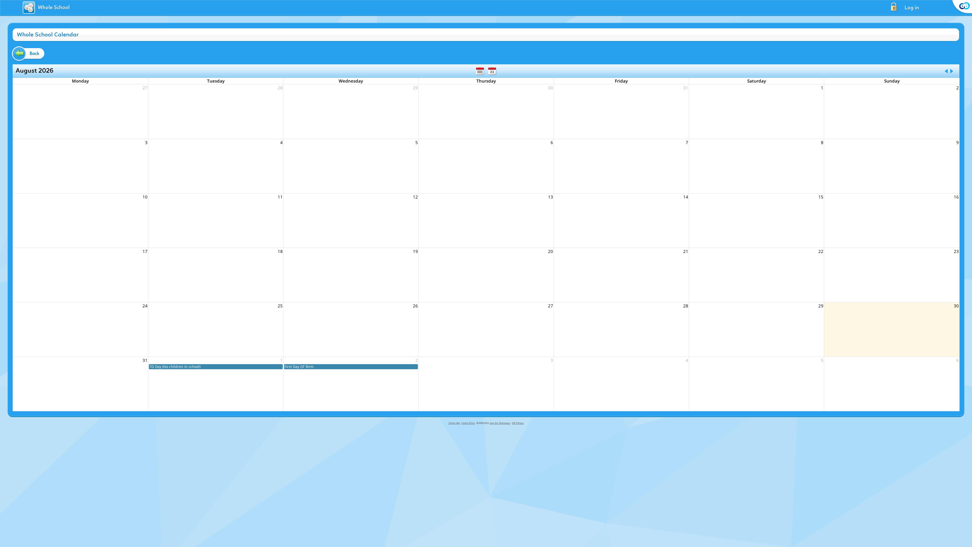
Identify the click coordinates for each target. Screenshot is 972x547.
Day (492, 71)
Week (480, 71)
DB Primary (518, 423)
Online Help (454, 423)
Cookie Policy (468, 423)
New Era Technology (500, 423)
